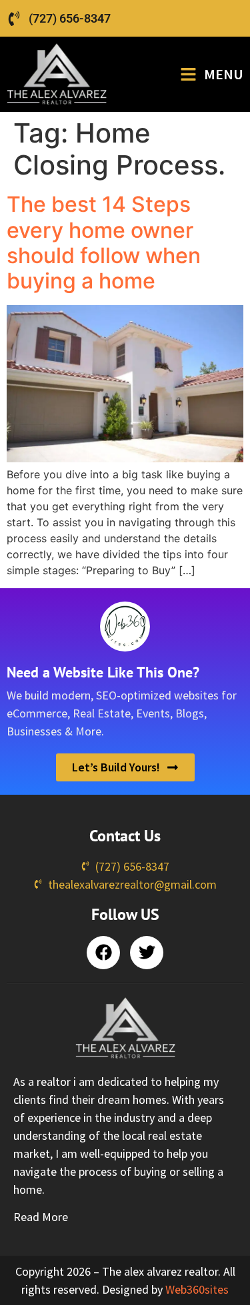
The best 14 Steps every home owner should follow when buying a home (104, 242)
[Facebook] (103, 952)
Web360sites (197, 1289)
